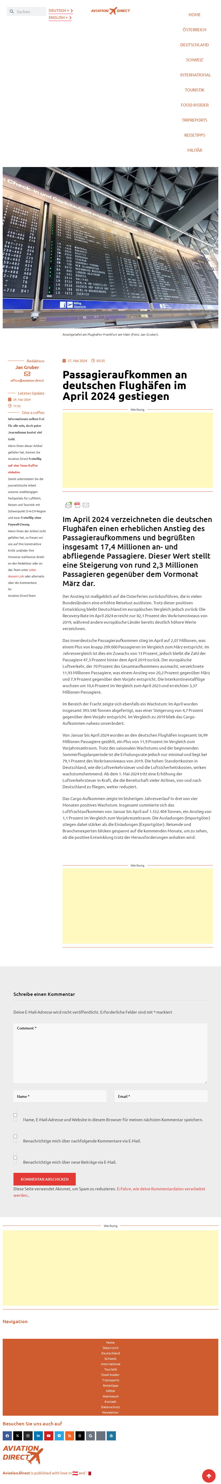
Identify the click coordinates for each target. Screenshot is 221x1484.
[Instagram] (28, 1435)
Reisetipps (194, 134)
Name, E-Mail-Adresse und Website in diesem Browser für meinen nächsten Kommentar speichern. (113, 1119)
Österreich (194, 29)
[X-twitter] (17, 1435)
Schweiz (194, 59)
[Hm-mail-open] (100, 1435)
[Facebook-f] (7, 1435)
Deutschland (194, 44)
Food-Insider (195, 104)
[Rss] (69, 1435)
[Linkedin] (38, 1435)
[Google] (90, 1435)
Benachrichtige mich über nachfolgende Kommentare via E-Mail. (82, 1140)
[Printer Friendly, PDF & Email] (77, 504)
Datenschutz (110, 1407)
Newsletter (110, 1412)
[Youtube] (48, 1435)
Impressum (111, 1396)
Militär (194, 149)
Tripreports (194, 119)
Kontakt (110, 1401)
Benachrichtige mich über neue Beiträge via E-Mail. (69, 1162)
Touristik (194, 89)
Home (195, 14)
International (195, 74)
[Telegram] (59, 1435)
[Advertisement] (138, 450)
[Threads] (80, 1435)
